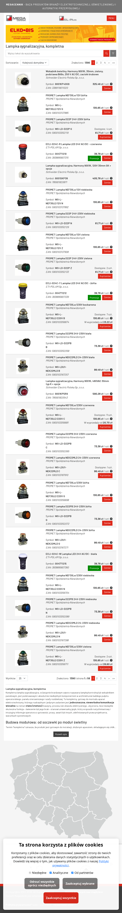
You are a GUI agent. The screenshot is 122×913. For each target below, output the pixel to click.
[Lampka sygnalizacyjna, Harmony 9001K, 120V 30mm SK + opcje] (23, 174)
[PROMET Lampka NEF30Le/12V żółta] (23, 104)
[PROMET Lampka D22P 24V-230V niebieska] (23, 221)
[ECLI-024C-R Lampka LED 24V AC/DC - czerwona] (23, 151)
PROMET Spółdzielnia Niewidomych (65, 98)
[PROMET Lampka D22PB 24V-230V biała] (23, 342)
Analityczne (60, 873)
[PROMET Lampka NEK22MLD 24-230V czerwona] (23, 467)
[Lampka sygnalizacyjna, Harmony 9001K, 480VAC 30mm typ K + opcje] (23, 390)
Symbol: (57, 109)
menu (111, 18)
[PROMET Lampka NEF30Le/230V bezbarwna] (23, 316)
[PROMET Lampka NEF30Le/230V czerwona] (23, 416)
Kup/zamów (105, 137)
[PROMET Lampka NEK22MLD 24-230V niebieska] (23, 631)
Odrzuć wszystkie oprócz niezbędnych (42, 883)
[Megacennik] (16, 18)
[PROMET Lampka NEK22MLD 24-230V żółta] (23, 539)
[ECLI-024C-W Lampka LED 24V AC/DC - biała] (23, 561)
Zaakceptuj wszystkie (61, 898)
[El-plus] (68, 18)
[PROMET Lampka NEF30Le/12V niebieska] (23, 198)
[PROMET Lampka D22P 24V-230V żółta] (23, 129)
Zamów (107, 88)
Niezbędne (39, 873)
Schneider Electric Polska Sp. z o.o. (65, 77)
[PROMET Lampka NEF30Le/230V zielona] (23, 658)
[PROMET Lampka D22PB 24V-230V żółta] (23, 515)
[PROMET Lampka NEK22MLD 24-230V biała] (23, 366)
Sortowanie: (12, 62)
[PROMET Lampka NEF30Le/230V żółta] (23, 491)
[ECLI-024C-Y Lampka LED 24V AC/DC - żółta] (23, 291)
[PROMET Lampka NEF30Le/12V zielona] (23, 243)
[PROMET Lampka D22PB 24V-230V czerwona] (23, 442)
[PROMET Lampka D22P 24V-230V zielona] (23, 268)
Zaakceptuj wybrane (80, 883)
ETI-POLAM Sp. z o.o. (57, 147)
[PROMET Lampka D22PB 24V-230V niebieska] (23, 608)
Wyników (11, 678)
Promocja (94, 158)
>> (113, 62)
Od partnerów (84, 873)
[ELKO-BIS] (61, 34)
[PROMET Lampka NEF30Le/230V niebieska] (23, 584)
